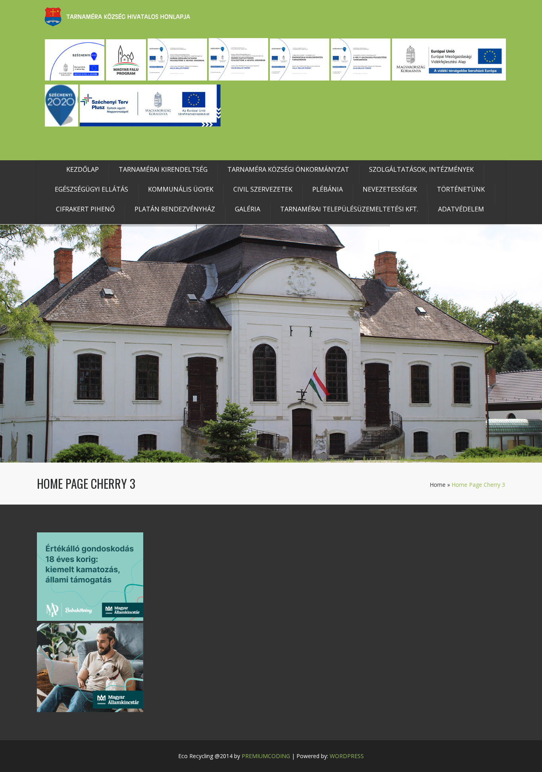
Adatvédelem (461, 209)
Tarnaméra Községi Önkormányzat (288, 169)
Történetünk (461, 189)
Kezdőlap (82, 169)
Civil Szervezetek (262, 189)
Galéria (247, 209)
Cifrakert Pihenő (85, 209)
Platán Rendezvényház (175, 209)
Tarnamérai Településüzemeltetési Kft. (349, 209)
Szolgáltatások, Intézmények (421, 169)
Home (438, 484)
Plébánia (327, 189)
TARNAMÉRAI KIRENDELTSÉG (163, 169)
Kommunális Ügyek (180, 189)
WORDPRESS (347, 756)
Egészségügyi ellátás (91, 189)
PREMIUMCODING (266, 756)
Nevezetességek (390, 189)
